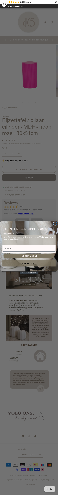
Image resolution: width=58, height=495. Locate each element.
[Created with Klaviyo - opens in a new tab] (29, 273)
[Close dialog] (55, 223)
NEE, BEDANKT (29, 263)
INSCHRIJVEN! (29, 256)
